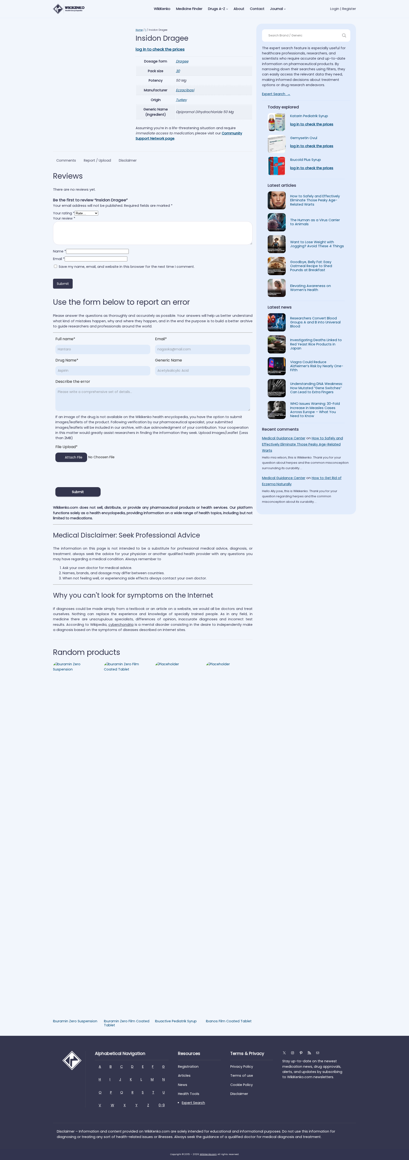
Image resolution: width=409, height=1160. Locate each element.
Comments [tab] (66, 160)
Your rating (64, 213)
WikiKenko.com (208, 1154)
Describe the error (72, 381)
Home (139, 30)
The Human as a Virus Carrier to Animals (315, 222)
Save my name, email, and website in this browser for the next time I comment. (127, 266)
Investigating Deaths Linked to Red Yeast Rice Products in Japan (316, 344)
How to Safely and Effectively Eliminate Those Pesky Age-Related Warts (315, 200)
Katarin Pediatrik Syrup (309, 116)
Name (59, 251)
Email (59, 258)
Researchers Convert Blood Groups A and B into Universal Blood (315, 322)
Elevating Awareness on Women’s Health (310, 288)
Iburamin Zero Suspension (75, 1021)
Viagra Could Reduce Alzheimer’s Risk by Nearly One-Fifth (316, 366)
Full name (65, 339)
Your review (64, 218)
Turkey (181, 99)
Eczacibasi (185, 90)
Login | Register (343, 8)
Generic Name (168, 360)
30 (178, 71)
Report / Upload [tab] (97, 160)
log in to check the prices (160, 49)
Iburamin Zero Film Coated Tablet (126, 1023)
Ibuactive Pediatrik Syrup (176, 1021)
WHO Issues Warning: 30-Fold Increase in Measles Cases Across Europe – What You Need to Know (315, 410)
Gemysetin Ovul (303, 138)
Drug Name (66, 360)
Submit (78, 492)
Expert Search (193, 1102)
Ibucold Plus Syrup (305, 160)
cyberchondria (120, 624)
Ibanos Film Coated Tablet (229, 1021)
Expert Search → (276, 94)
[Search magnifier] (344, 35)
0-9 (162, 1105)
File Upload (66, 447)
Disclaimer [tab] (128, 160)
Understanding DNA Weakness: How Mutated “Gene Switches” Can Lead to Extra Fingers (316, 388)
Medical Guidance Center (283, 438)
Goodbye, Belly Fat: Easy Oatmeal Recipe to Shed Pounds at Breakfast (311, 266)
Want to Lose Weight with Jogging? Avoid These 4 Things (317, 244)
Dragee (182, 61)
